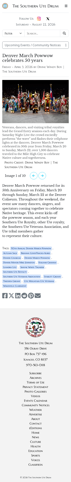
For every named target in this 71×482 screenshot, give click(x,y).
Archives (35, 378)
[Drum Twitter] (48, 19)
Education (35, 451)
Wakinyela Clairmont (14, 285)
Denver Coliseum (12, 257)
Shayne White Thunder (32, 267)
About (35, 419)
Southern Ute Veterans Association (21, 276)
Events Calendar (35, 400)
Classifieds (35, 464)
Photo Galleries (36, 391)
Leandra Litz (9, 267)
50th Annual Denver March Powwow (31, 248)
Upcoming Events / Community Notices (33, 45)
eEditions (35, 428)
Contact (36, 423)
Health (36, 446)
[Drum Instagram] (39, 19)
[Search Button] (64, 33)
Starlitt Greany (52, 276)
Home (36, 432)
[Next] (33, 176)
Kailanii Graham (47, 262)
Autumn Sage (10, 253)
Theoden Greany (11, 281)
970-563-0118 (35, 365)
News (35, 437)
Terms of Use (35, 382)
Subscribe (35, 373)
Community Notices (35, 405)
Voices (35, 460)
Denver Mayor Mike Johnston (19, 262)
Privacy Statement (35, 387)
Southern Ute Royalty (15, 271)
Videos (35, 396)
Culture (35, 442)
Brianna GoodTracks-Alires (35, 253)
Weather (35, 410)
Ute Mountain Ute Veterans (39, 281)
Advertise (35, 414)
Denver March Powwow (37, 257)
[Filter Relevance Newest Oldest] (35, 33)
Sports (35, 455)
